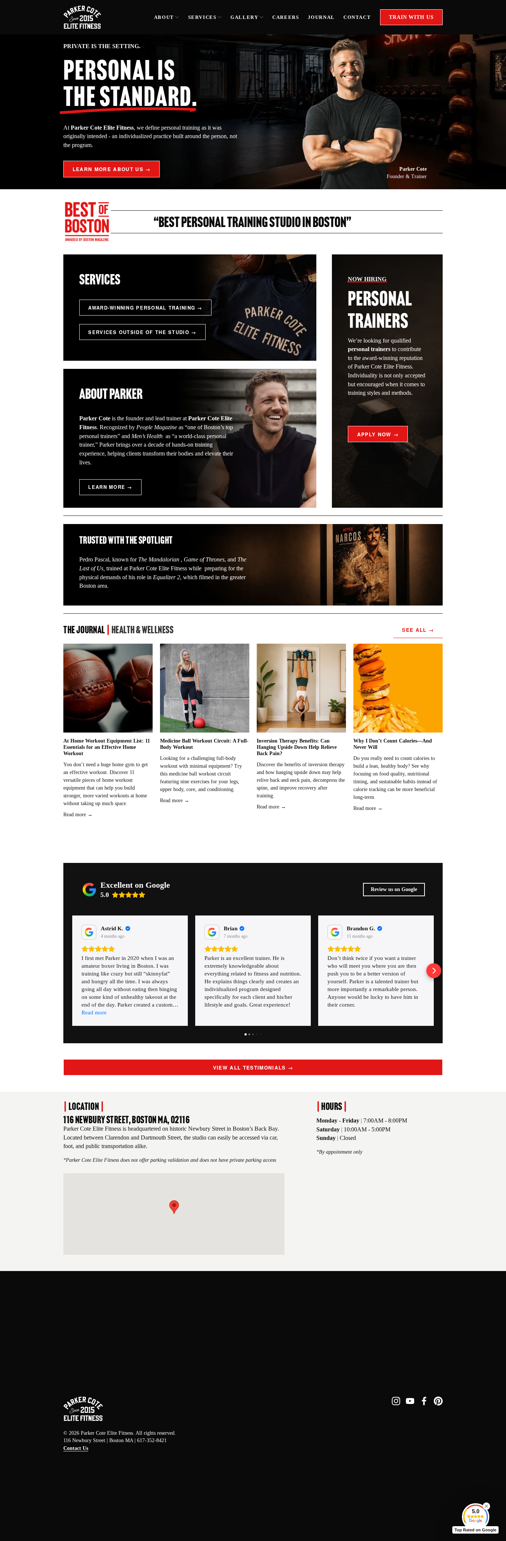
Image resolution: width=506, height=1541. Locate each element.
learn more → (110, 487)
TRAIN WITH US (411, 17)
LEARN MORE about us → (112, 169)
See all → (418, 629)
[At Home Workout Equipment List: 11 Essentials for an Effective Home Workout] (107, 688)
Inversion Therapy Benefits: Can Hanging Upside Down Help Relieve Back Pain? (297, 747)
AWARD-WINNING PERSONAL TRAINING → (145, 307)
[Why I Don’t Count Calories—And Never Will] (397, 688)
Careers (285, 17)
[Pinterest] (438, 1401)
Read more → (78, 814)
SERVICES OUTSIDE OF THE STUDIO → (142, 332)
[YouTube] (410, 1401)
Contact (357, 17)
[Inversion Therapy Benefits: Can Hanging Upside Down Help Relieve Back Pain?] (301, 688)
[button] (174, 1207)
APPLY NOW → (378, 434)
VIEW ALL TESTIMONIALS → (253, 1067)
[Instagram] (396, 1401)
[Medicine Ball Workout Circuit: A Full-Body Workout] (204, 688)
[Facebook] (424, 1401)
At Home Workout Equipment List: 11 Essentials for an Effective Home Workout (106, 747)
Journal (321, 17)
